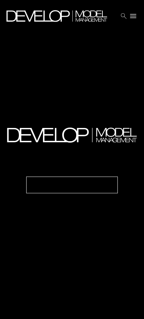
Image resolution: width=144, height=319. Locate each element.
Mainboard (94, 308)
